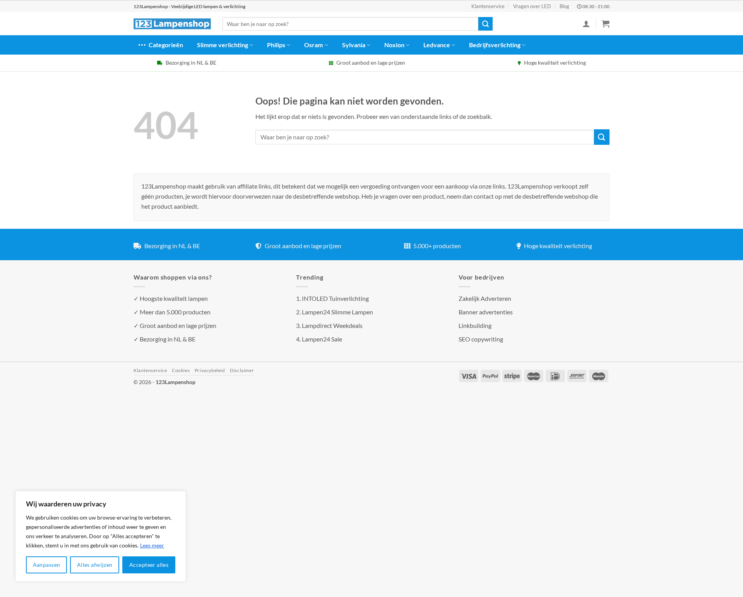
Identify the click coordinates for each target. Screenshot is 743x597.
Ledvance (436, 44)
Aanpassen (46, 564)
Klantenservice (488, 6)
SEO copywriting (481, 339)
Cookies (181, 370)
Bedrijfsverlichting (494, 44)
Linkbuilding (475, 325)
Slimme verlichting (222, 44)
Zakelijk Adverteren (485, 298)
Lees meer (152, 545)
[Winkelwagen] (605, 23)
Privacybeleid (210, 370)
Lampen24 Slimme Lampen (337, 312)
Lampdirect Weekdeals (332, 325)
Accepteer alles (148, 564)
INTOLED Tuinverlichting (335, 298)
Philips (276, 44)
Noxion (394, 44)
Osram (313, 44)
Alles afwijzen (95, 564)
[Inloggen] (586, 23)
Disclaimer (242, 370)
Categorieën (166, 44)
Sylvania (353, 44)
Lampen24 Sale (322, 339)
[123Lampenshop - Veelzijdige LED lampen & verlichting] (172, 24)
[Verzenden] (485, 24)
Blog (564, 6)
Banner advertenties (486, 312)
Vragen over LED (532, 6)
